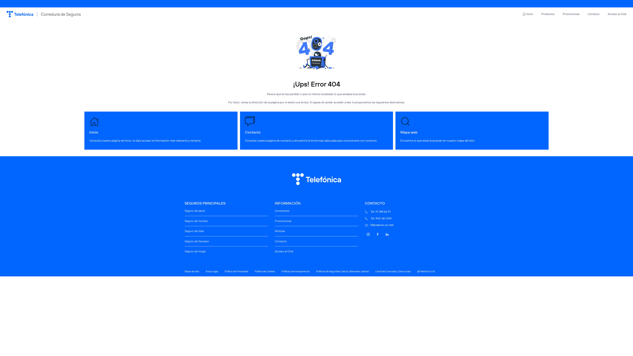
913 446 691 (600, 3)
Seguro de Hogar (195, 251)
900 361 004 (619, 3)
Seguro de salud (195, 210)
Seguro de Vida (194, 231)
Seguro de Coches (196, 221)
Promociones (571, 14)
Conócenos (282, 210)
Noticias (280, 231)
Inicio (529, 14)
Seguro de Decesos (197, 241)
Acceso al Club (617, 14)
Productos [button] (548, 14)
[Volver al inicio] (44, 14)
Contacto (594, 14)
